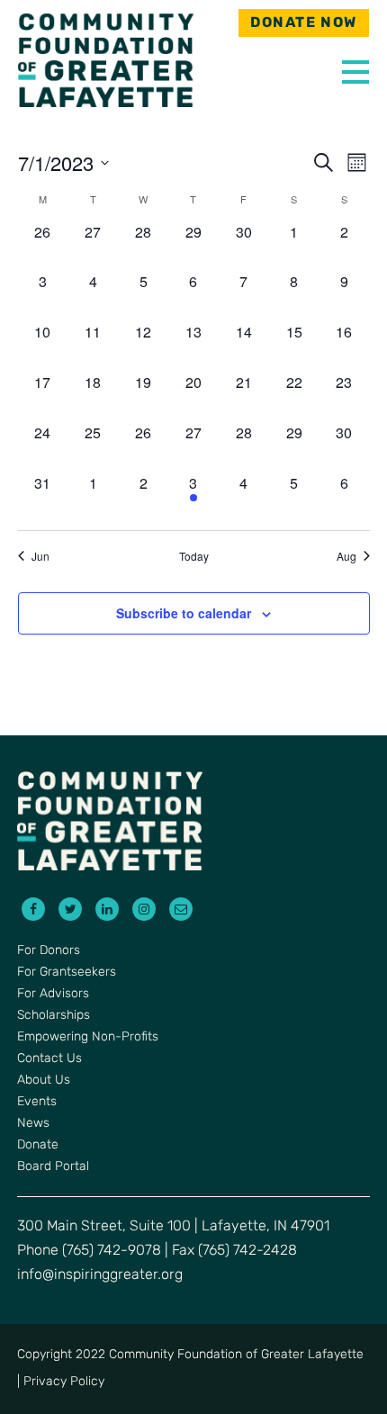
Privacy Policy (63, 1382)
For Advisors (53, 994)
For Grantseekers (66, 972)
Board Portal (53, 1167)
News (33, 1123)
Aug (346, 556)
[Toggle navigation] (351, 68)
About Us (43, 1080)
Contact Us (49, 1059)
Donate (37, 1145)
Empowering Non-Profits (87, 1037)
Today (194, 556)
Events (37, 1102)
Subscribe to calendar (183, 613)
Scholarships (53, 1015)
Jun (41, 556)
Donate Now (303, 23)
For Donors (48, 951)
